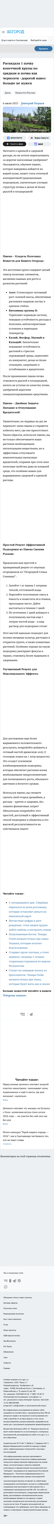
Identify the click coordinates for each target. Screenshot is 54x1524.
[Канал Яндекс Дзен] (14, 144)
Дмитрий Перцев (32, 103)
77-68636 (27, 1443)
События (7, 1363)
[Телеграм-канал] (14, 1281)
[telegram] (32, 1014)
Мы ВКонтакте (9, 1341)
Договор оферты (10, 1303)
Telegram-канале (14, 995)
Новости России (25, 92)
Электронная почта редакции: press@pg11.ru (22, 1397)
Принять (43, 48)
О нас (5, 1324)
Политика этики (10, 1308)
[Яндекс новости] (39, 138)
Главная (6, 1368)
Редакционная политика (13, 1314)
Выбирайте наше (39, 40)
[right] (51, 40)
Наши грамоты (9, 1330)
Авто (5, 1357)
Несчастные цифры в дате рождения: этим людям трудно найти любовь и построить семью (30, 925)
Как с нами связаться (12, 1319)
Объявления (8, 1352)
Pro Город (7, 1346)
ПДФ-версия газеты (11, 1335)
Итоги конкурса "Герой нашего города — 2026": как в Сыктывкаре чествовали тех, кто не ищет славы (26, 1138)
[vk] (23, 1014)
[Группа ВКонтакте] (14, 138)
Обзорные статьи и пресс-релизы (17, 1297)
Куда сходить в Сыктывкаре (15, 40)
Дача (8, 92)
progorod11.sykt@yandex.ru (14, 1405)
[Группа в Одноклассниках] (10, 1281)
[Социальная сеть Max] (39, 144)
